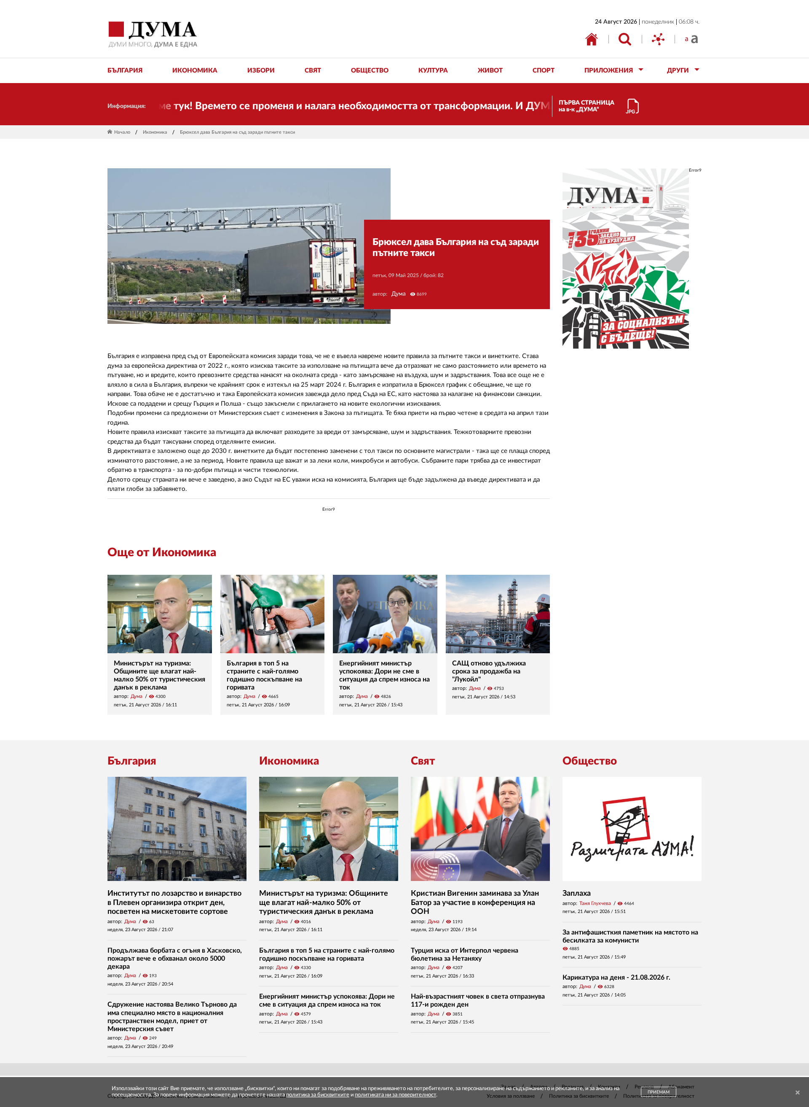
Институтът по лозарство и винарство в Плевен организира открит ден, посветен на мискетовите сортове (174, 903)
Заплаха (577, 893)
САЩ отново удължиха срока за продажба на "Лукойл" (489, 671)
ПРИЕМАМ (659, 1092)
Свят (423, 761)
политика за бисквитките (317, 1095)
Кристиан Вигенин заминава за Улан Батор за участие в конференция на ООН (475, 903)
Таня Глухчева (595, 903)
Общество (590, 761)
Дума (398, 294)
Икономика (155, 132)
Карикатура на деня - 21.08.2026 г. (616, 977)
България (131, 761)
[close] (798, 1093)
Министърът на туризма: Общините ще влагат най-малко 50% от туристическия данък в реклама (323, 903)
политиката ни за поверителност (395, 1095)
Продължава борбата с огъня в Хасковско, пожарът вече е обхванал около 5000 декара (174, 958)
